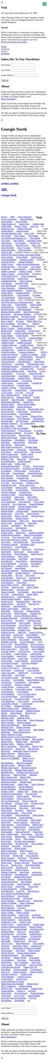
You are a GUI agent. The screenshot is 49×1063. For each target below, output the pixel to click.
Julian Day (25, 608)
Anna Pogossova (8, 288)
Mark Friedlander (8, 730)
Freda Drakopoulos (9, 480)
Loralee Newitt (7, 687)
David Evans (36, 411)
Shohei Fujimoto (23, 905)
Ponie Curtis (6, 841)
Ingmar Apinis (7, 533)
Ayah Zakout (21, 307)
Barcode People (7, 309)
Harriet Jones (6, 514)
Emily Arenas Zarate (9, 454)
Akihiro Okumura (24, 229)
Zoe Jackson (6, 1000)
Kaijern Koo (6, 613)
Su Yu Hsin (21, 934)
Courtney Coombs (8, 388)
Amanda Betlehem (8, 259)
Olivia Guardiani (20, 822)
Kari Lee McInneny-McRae (25, 616)
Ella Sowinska (19, 442)
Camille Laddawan (9, 345)
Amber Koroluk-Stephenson (28, 264)
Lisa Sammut (34, 682)
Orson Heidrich (22, 825)
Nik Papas (19, 810)
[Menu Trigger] (45, 4)
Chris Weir (19, 364)
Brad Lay (5, 326)
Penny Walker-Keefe (9, 834)
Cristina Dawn (21, 390)
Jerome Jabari (6, 575)
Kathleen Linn (24, 630)
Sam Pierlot (6, 877)
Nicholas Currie (21, 803)
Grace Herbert (24, 502)
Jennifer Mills (6, 573)
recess (22, 853)
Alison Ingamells (8, 250)
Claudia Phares (24, 378)
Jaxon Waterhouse (8, 563)
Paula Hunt (37, 832)
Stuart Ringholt (7, 934)
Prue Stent (27, 846)
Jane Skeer (23, 559)
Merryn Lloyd (28, 758)
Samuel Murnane (24, 879)
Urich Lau (5, 972)
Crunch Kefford (36, 390)
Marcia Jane (22, 720)
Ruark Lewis (16, 865)
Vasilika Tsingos (36, 972)
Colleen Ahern (7, 383)
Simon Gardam (22, 912)
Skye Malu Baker (22, 917)
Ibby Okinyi (29, 525)
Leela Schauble (21, 661)
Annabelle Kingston (26, 288)
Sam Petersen (36, 874)
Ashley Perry (6, 305)
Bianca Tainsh (7, 321)
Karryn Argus (6, 620)
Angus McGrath (8, 278)
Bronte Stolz (20, 331)
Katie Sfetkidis (32, 635)
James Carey (19, 551)
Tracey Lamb (6, 965)
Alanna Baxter (7, 231)
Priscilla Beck (6, 844)
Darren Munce (7, 409)
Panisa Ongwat (19, 827)
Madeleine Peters (29, 708)
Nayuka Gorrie (7, 796)
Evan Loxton (38, 466)
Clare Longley (39, 376)
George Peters (7, 490)
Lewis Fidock (6, 665)
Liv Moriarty (6, 684)
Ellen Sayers (20, 445)
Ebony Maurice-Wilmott (11, 433)
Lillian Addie (6, 675)
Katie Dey (22, 632)
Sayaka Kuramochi (9, 889)
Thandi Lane (36, 946)
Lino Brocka (6, 682)
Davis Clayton (22, 416)
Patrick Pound (7, 829)
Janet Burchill (6, 561)
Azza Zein (34, 307)
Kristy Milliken (38, 649)
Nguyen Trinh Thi (29, 801)
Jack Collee (35, 540)
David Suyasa (7, 416)
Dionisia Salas (7, 421)
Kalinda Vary (35, 613)
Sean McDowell (8, 896)
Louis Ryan (40, 689)
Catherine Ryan (7, 350)
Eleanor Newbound (9, 438)
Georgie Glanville (8, 492)
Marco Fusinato (7, 722)
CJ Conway (21, 373)
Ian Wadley (16, 525)
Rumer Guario (7, 867)
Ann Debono (6, 283)
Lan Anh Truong (8, 651)
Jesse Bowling (7, 578)
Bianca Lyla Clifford (26, 319)
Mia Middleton (7, 763)
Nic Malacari (6, 803)
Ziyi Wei (32, 998)
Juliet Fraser (18, 611)
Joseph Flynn (29, 599)
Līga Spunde (36, 673)
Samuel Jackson (7, 879)
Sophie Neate (38, 924)
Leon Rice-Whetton (29, 663)
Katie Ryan (18, 635)
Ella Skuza (5, 442)
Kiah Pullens (6, 646)
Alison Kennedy (25, 250)
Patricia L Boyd (35, 827)
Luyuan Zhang (38, 701)
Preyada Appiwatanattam (24, 841)
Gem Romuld (6, 487)
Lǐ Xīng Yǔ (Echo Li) (10, 668)
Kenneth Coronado (9, 642)
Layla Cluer (23, 658)
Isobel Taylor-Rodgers (33, 535)
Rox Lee (4, 865)
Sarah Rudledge (23, 884)
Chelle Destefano (8, 359)
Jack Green (5, 542)
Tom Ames (21, 960)
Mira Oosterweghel (9, 777)
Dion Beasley (38, 419)
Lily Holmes (26, 677)
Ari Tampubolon (8, 297)
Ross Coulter (37, 863)
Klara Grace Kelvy (9, 649)
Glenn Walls (19, 499)
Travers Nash (20, 965)
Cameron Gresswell (9, 340)
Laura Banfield (7, 656)
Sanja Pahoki (26, 882)
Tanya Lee (32, 941)
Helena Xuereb (22, 518)
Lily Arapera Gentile (9, 677)
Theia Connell (34, 950)
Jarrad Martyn (21, 561)
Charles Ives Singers (9, 354)
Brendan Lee (17, 326)
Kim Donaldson (21, 646)
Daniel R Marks (7, 404)
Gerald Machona (25, 495)
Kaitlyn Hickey (21, 613)
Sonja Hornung (24, 920)
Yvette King (6, 996)
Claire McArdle (35, 373)
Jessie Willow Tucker (10, 585)
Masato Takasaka (22, 739)
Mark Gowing (24, 730)
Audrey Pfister (36, 305)
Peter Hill (39, 834)
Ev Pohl (26, 466)
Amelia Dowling (8, 267)
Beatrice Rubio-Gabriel (10, 312)
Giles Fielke (32, 497)
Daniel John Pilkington (10, 402)
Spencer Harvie (35, 927)
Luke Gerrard (23, 701)
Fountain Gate (22, 478)
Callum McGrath (8, 338)
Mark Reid (5, 732)
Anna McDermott (8, 286)
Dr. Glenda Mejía (27, 423)
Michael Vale (6, 770)
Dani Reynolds (18, 400)
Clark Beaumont (8, 378)
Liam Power (19, 670)
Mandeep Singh (7, 718)
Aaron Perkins (21, 221)
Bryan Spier (6, 333)
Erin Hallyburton (8, 461)
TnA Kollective (7, 960)
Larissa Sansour (20, 654)
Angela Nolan (23, 274)
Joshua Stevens (7, 604)
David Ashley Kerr (36, 409)
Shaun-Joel (37, 901)
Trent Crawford (35, 965)
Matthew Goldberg (25, 744)
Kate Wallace (23, 627)
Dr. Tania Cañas (7, 426)
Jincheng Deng (7, 589)
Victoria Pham (7, 979)
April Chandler (23, 295)
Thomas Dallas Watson (26, 953)
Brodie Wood (6, 331)
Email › (4, 46)
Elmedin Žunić (31, 447)
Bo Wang (20, 321)
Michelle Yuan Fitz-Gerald (27, 772)
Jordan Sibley (32, 594)
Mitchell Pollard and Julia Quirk (14, 779)
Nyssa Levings (7, 820)
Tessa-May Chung (20, 946)
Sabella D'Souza (21, 870)
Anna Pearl (23, 286)
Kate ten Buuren (8, 627)
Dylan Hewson (25, 430)
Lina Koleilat (18, 680)
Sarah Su (37, 884)
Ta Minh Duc (35, 936)
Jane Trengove (37, 559)
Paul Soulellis (6, 832)
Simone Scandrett (8, 915)
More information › (9, 99)
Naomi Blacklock (8, 787)
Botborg (36, 324)
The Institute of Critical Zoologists (27, 948)
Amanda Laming (27, 259)
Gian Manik (6, 497)
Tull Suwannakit (20, 969)
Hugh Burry (20, 523)
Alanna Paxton (22, 231)
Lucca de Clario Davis (27, 694)
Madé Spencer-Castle (10, 708)
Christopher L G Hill (30, 366)
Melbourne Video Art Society (25, 751)
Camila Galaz (26, 340)
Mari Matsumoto (29, 725)
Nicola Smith (6, 810)
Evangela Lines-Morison (33, 468)
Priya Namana (37, 844)
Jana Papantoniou (8, 559)
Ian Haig (4, 525)
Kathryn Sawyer (8, 632)
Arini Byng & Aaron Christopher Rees (17, 302)
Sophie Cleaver (7, 924)
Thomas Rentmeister (9, 955)
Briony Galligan (7, 328)
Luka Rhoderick (8, 701)
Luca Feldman (23, 692)
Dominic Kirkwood (9, 423)
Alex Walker (18, 240)
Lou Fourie (36, 687)
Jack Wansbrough (20, 542)
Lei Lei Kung (36, 661)
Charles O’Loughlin (29, 354)
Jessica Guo (21, 578)
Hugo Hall (32, 523)
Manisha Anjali (23, 718)
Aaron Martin (6, 221)
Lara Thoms (6, 654)
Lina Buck (5, 680)
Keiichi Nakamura (8, 639)
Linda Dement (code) (36, 680)
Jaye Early (23, 563)
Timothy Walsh (19, 958)
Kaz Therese (18, 637)
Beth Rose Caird (8, 319)
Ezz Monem (6, 471)
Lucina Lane (6, 699)
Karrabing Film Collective (31, 618)
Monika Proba (25, 782)
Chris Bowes (6, 364)
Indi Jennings (21, 528)
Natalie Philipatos (26, 787)
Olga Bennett (21, 820)
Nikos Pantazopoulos (10, 813)
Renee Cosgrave (8, 858)
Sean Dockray (33, 891)
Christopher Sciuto (8, 369)
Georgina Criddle (8, 495)
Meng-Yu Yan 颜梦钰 (10, 758)
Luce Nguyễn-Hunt (9, 696)
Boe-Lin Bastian (8, 324)
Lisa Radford (20, 682)
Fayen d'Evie (34, 471)
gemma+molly (21, 487)
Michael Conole (24, 765)
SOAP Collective (8, 920)
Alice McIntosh (7, 248)
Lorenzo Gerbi (23, 687)
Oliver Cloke (36, 820)
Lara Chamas (38, 651)
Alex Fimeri (6, 236)
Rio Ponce (22, 858)
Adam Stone (24, 224)
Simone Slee (24, 915)
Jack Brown (38, 537)
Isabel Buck (21, 533)
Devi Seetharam (7, 419)
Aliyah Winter (22, 257)
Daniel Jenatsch (33, 400)
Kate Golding (24, 623)
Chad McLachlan (8, 352)
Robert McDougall (9, 860)
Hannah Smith (22, 511)
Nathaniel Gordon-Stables (11, 794)
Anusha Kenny (7, 295)
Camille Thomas (26, 345)
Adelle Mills (6, 226)
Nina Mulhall (6, 815)
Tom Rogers (6, 962)
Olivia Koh (35, 822)
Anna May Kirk (21, 283)
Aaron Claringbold (9, 219)
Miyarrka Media (37, 779)
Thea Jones (20, 950)
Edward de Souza (8, 435)
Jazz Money (36, 563)
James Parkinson (8, 556)
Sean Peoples (23, 896)
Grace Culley (33, 499)
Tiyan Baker (34, 958)
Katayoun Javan (34, 620)
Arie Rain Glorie (8, 300)
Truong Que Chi (30, 967)
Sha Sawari (27, 898)
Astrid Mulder (21, 305)
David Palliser (25, 414)
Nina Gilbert (27, 813)
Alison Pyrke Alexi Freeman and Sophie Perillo (20, 255)
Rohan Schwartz (26, 860)
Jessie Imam (22, 582)
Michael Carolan (8, 765)
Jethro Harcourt (28, 585)
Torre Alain (36, 962)
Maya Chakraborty (9, 746)
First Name (5, 65)
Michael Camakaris (24, 763)
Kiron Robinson (37, 646)
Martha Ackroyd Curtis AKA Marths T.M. (18, 737)
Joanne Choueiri (8, 592)
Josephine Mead (22, 601)
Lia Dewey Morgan (30, 668)
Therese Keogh (7, 953)
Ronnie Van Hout (22, 863)
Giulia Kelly (6, 499)
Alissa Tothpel (7, 257)
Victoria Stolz (21, 979)
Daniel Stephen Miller (26, 404)
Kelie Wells (37, 639)
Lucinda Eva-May (22, 699)
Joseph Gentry (7, 601)
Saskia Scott (33, 886)
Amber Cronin (7, 264)
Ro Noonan (34, 858)
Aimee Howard (7, 229)
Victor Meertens (7, 977)
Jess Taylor (30, 575)
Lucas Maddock (7, 694)
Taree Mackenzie (23, 943)
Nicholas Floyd (37, 803)
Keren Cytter (6, 644)
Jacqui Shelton (21, 547)
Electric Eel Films (27, 438)
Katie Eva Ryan (35, 632)
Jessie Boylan (34, 578)
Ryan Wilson (6, 870)
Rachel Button (20, 848)
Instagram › (5, 54)
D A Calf (19, 392)
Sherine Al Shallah (8, 903)
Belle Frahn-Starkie (31, 312)
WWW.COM (6, 988)
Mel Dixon (5, 751)
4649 (12, 217)
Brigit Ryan (30, 326)
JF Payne (5, 587)
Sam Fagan (24, 872)
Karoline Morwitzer (9, 618)
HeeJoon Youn (37, 516)
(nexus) (4, 217)
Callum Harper (22, 335)
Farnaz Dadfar (20, 471)
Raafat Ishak (6, 848)
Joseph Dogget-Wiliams (11, 599)
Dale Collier (28, 395)
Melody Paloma (24, 756)
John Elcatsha (37, 592)
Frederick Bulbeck (27, 480)
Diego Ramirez (23, 419)
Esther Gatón (20, 464)
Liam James (6, 670)
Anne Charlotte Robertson (12, 290)
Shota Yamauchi (7, 908)
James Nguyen (37, 554)
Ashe (38, 302)
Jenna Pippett (20, 568)
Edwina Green (25, 435)
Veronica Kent (26, 974)
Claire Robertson (8, 376)
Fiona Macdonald (35, 473)
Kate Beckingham (8, 623)
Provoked (16, 846)
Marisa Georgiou (23, 727)
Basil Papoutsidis (24, 309)
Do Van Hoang (22, 421)
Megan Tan (20, 749)
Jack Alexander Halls (21, 537)
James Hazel (6, 554)
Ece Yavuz (28, 433)
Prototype (5, 846)
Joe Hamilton (23, 592)
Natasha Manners (26, 789)
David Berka (22, 411)
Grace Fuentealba (8, 502)
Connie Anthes (22, 383)
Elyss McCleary (21, 452)
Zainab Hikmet (34, 996)
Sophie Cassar (25, 922)
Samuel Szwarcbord (9, 882)
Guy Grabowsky (19, 504)
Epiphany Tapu (7, 459)
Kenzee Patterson (27, 642)
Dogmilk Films (38, 421)
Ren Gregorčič (32, 855)
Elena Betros (6, 440)
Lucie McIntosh (26, 696)
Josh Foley (37, 601)
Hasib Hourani (33, 514)
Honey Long (6, 523)
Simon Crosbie (7, 912)
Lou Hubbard (6, 689)
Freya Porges (17, 483)
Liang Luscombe (8, 673)
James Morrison (21, 554)
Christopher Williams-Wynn (12, 371)
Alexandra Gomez (34, 240)
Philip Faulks (20, 836)
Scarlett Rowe (26, 889)
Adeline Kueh (38, 224)
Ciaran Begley (7, 373)
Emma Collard (27, 454)
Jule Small (21, 604)
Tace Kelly (5, 939)
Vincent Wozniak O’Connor (12, 981)
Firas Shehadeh (22, 476)
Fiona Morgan (7, 476)
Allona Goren (36, 257)
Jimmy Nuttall (32, 587)
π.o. (28, 1000)
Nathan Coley (23, 791)
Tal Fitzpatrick (34, 939)
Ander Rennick (19, 269)
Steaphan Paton (20, 929)
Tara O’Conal (6, 943)
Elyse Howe (6, 452)
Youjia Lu (21, 991)
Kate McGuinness (8, 625)
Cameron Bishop (36, 338)
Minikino (33, 775)
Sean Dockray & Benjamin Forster (15, 893)
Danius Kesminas (24, 407)
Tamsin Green (19, 941)
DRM (20, 426)
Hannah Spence (38, 511)
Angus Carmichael (28, 276)
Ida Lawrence (6, 528)
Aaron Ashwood (24, 217)
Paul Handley (34, 829)
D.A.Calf (30, 392)
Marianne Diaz (7, 727)
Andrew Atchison (8, 271)
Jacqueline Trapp (27, 544)
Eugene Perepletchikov (10, 466)
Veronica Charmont (9, 974)
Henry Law (24, 521)
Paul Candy (20, 829)
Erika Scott (21, 459)
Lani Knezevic (24, 651)
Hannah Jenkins (24, 509)
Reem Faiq (33, 853)
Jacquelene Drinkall (9, 544)
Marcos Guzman (24, 722)
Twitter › (4, 51)
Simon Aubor (30, 910)
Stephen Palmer (7, 931)
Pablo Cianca (37, 825)
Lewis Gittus (21, 665)
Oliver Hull (5, 822)
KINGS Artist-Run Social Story (14, 42)
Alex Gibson (19, 236)
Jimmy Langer (18, 587)
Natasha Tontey (7, 791)
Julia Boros (5, 606)
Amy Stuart (36, 267)
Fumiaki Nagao (32, 483)
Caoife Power (6, 347)
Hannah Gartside (8, 506)
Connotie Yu (37, 383)
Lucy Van (37, 699)
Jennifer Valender (22, 573)
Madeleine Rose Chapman (12, 711)
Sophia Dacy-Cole (8, 922)
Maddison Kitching (22, 706)
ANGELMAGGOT (9, 276)
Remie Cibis (18, 855)
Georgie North (25, 492)
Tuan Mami (6, 969)
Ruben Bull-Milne (32, 865)
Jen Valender (6, 568)
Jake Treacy (39, 549)
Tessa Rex (5, 946)
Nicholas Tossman (8, 806)
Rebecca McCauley (9, 853)
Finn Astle (5, 473)
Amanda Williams (25, 262)
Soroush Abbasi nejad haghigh (13, 927)
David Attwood (7, 411)
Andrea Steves (35, 269)
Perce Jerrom (26, 834)
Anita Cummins (25, 281)
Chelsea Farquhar (25, 359)
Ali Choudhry (20, 243)
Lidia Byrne (23, 673)
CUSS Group (6, 392)
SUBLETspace (35, 934)
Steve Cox (21, 931)
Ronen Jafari (6, 863)
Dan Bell (4, 400)
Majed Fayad (30, 713)
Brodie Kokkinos (25, 328)
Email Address (7, 75)
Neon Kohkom (7, 798)
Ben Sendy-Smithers (22, 314)
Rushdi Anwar (22, 867)
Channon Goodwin (26, 352)
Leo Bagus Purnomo (9, 663)
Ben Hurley (6, 314)
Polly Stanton (29, 839)
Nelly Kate (36, 796)
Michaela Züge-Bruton (24, 770)
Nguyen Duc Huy (24, 798)
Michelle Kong (7, 772)
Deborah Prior (36, 416)
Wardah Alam (32, 984)
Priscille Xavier (22, 844)
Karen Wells (6, 616)
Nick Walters (36, 808)
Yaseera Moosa (7, 991)
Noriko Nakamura (8, 817)
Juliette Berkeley (33, 611)
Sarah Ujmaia (6, 886)
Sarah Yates (20, 886)
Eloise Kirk (21, 449)
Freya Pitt (5, 483)
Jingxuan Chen (23, 589)
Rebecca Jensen (26, 851)
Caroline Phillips (22, 347)
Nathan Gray (37, 791)
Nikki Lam (31, 810)
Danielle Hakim (7, 407)
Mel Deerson (33, 749)
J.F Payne (5, 537)
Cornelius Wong (23, 385)
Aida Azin (34, 226)
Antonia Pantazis (23, 293)
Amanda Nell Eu (8, 262)
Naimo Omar (22, 784)
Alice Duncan (7, 245)
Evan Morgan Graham (10, 468)
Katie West (5, 637)
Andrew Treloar (25, 271)
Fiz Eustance (37, 476)
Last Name (5, 70)
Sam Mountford (21, 874)
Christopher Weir (27, 369)
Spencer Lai (6, 929)
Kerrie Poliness (21, 644)
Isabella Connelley (36, 533)
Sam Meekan (6, 874)
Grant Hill (5, 504)
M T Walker (6, 706)
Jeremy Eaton (38, 573)
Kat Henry (20, 620)
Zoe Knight (19, 1000)
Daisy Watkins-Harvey (10, 395)
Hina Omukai (37, 521)
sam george (37, 872)
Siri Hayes (36, 915)
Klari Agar (24, 649)
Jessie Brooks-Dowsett (10, 580)
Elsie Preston (34, 449)
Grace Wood (39, 502)
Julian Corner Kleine (9, 608)
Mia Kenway (27, 760)
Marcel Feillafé (7, 720)
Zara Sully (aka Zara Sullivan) (13, 998)
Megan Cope (37, 746)
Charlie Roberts (26, 357)
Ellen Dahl (32, 442)
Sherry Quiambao (27, 903)
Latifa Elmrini (36, 654)
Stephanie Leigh (37, 929)
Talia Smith (5, 941)
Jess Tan (18, 575)
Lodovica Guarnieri (23, 684)
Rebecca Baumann (9, 851)
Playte (18, 839)
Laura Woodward (37, 656)
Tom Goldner (34, 960)
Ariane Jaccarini (24, 297)
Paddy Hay (5, 827)
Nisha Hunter (38, 815)
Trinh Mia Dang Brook (10, 967)
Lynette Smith (27, 703)
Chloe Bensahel (24, 362)
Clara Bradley (24, 376)
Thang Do (5, 948)
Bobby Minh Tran (34, 321)
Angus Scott (23, 278)
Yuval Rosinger (21, 993)
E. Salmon (38, 430)
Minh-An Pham (19, 775)
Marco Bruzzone (37, 720)
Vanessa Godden (20, 972)
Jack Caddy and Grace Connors (14, 540)
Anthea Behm (7, 293)
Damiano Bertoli (23, 397)
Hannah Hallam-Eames (27, 506)
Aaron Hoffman (26, 219)
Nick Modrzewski (8, 808)
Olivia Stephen (7, 825)
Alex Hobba (33, 236)
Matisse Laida (21, 741)
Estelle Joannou (24, 461)
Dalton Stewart (7, 397)
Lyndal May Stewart (9, 703)
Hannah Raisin (7, 511)
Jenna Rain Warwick (9, 570)
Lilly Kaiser (20, 675)
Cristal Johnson (25, 388)
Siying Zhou (6, 917)
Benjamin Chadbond (9, 316)
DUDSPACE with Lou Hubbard (14, 428)
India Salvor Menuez (9, 530)
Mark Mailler (38, 730)
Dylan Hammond (8, 430)
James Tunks (23, 556)
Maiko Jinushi (16, 713)
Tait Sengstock (19, 939)
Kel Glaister (24, 639)
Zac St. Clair (19, 996)
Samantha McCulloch (23, 877)
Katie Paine (6, 635)
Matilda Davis (7, 741)
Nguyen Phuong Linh (10, 801)
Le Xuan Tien (37, 658)
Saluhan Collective (9, 872)
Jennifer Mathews (28, 570)
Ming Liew (5, 775)
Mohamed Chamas (9, 782)
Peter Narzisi (6, 836)
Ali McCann (35, 243)
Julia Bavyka (33, 604)
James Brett (6, 551)
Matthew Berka (7, 744)
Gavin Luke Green (27, 485)
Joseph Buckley (23, 597)
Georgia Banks (22, 490)
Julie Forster (38, 608)
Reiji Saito (5, 855)
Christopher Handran (9, 366)
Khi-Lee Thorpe (37, 644)
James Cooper (33, 551)
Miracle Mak (25, 777)
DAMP (36, 397)
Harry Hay (19, 514)
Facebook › (5, 49)
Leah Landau (6, 661)
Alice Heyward (22, 245)
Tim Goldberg (27, 955)
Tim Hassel (5, 958)
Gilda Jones (19, 497)
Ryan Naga (36, 867)
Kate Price (38, 625)
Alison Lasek (6, 252)
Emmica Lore (27, 457)
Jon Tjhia (5, 594)
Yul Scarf (32, 991)
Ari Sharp (36, 295)
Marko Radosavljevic (22, 732)
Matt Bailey (35, 741)
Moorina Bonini (7, 784)
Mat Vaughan (37, 739)
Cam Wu (21, 338)
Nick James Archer (27, 806)
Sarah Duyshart (7, 884)
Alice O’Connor (23, 248)
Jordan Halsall (18, 594)
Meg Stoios (24, 746)
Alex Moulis (35, 238)
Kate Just (37, 623)
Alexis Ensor (6, 243)
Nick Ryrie (23, 808)
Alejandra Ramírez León (11, 233)
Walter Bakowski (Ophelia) (12, 984)
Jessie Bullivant (29, 580)
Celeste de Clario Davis (26, 350)
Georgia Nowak (38, 490)
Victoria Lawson (24, 977)
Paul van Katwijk (22, 832)
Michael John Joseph (9, 768)
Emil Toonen (36, 452)
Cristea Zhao (6, 390)
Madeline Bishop (33, 711)
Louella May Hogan (23, 689)
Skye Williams (38, 917)
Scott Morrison (7, 891)
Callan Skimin (7, 335)
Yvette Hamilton (37, 993)
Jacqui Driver (6, 547)
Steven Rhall (34, 931)
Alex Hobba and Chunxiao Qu (14, 238)
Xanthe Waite (36, 988)
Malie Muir (24, 715)
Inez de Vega (26, 530)
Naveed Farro (31, 794)
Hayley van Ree (21, 516)
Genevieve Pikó (37, 487)
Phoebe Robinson (36, 836)
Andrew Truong (7, 274)
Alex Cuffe (29, 233)
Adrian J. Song (20, 226)
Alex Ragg (5, 240)
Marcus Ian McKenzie (10, 725)
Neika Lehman (23, 796)
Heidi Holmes (7, 518)
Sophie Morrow (23, 924)
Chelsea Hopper (7, 362)
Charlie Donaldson (9, 357)
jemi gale (35, 566)
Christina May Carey (35, 364)
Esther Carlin (6, 464)
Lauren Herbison (8, 658)
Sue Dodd (5, 936)
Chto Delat (31, 371)
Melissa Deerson (8, 753)
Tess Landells (38, 943)
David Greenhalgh (8, 414)
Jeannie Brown (7, 566)
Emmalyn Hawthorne (10, 457)
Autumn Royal (7, 307)
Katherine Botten (8, 630)
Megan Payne (6, 749)
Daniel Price (28, 402)
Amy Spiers (23, 267)
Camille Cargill (7, 343)
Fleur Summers (7, 478)
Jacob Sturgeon (37, 542)
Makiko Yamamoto (9, 715)
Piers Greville (6, 839)
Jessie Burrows (7, 582)
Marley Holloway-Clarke (11, 734)
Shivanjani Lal (7, 905)
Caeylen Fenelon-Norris (24, 333)
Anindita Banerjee (8, 281)
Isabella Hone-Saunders (11, 535)
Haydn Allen (6, 516)
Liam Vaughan (33, 670)
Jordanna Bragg (7, 597)
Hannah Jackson (8, 509)
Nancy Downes (37, 784)
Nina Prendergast (22, 815)
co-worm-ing (26, 381)
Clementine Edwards (9, 381)
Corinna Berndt (7, 385)
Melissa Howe (24, 753)
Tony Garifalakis (21, 962)
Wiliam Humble (25, 986)
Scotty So (20, 891)
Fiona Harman (19, 473)
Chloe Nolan (39, 362)
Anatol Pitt (5, 269)
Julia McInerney (20, 606)
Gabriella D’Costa (8, 485)
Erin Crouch (34, 459)
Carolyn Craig (38, 347)
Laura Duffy (22, 656)
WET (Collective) (8, 986)
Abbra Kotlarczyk (8, 224)
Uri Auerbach (36, 969)
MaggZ (4, 713)
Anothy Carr (31, 290)
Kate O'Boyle (24, 625)
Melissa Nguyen (8, 756)
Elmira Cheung (7, 449)
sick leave (22, 908)
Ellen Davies (6, 445)
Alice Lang (36, 245)
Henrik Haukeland (8, 521)
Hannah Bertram (36, 504)
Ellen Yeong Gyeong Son (11, 447)
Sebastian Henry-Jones (10, 898)
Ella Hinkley (20, 440)
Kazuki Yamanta (33, 637)
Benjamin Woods (28, 316)
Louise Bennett (7, 692)
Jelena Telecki (22, 566)
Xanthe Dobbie (21, 988)
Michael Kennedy (28, 768)
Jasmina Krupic (36, 561)
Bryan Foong (34, 331)
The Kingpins (6, 950)
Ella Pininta (33, 440)
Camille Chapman (24, 343)
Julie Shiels (5, 611)
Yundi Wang (6, 993)
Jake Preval (26, 549)
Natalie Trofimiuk (8, 789)
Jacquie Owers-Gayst (10, 549)
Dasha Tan (20, 409)
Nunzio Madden (26, 817)
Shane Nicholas (7, 901)
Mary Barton (6, 739)
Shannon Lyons (23, 901)
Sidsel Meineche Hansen (11, 910)
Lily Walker (39, 677)
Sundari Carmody (20, 936)
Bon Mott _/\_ (23, 324)
